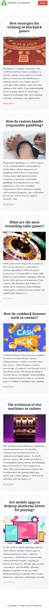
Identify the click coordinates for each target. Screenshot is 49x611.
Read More (8, 103)
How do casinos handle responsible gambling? (24, 123)
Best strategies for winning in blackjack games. (24, 27)
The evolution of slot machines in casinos (24, 407)
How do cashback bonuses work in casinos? (25, 316)
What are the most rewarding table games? (24, 224)
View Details (9, 298)
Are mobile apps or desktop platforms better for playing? (24, 506)
